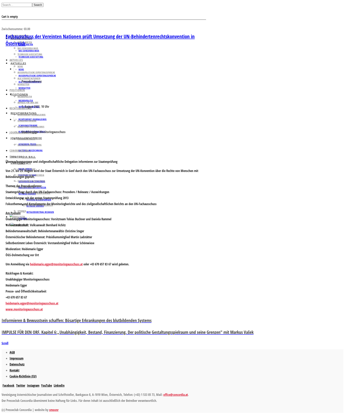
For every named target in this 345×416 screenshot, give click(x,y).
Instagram (33, 385)
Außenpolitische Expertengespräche (36, 72)
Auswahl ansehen (14, 23)
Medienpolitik (25, 96)
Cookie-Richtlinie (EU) (23, 376)
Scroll (5, 343)
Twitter (20, 385)
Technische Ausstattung (30, 54)
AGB (12, 352)
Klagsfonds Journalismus (31, 126)
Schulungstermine (27, 120)
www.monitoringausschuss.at (24, 309)
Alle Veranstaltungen (29, 78)
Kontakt (14, 370)
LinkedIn (59, 385)
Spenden (22, 210)
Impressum (16, 358)
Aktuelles (16, 60)
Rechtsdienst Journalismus (32, 114)
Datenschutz (17, 364)
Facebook (8, 385)
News (20, 66)
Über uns (16, 157)
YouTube (46, 385)
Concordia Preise (26, 138)
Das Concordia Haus (28, 48)
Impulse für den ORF (28, 102)
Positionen (17, 90)
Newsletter (24, 87)
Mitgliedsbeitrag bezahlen (40, 211)
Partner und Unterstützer (31, 181)
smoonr (53, 410)
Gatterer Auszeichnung (30, 144)
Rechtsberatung (21, 108)
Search (38, 4)
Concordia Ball (23, 157)
